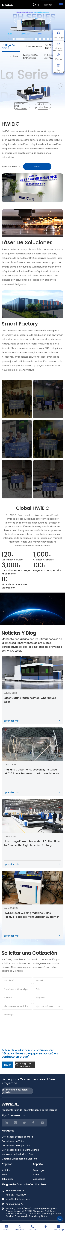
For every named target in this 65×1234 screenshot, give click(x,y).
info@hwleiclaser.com (18, 1199)
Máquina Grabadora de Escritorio (20, 1158)
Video (37, 166)
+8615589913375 (14, 1204)
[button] (13, 39)
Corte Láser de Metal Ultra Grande (20, 1150)
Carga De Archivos (25, 1065)
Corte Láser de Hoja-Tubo (16, 1145)
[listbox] (48, 4)
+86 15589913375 (15, 1190)
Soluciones (7, 1179)
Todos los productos (41, 106)
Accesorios (39, 1179)
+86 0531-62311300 (16, 1194)
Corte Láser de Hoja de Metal (17, 1137)
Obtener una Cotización (20, 106)
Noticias (6, 1170)
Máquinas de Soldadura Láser (18, 1154)
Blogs (4, 1174)
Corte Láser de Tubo (13, 1141)
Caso (36, 1174)
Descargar (38, 1170)
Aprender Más (9, 166)
